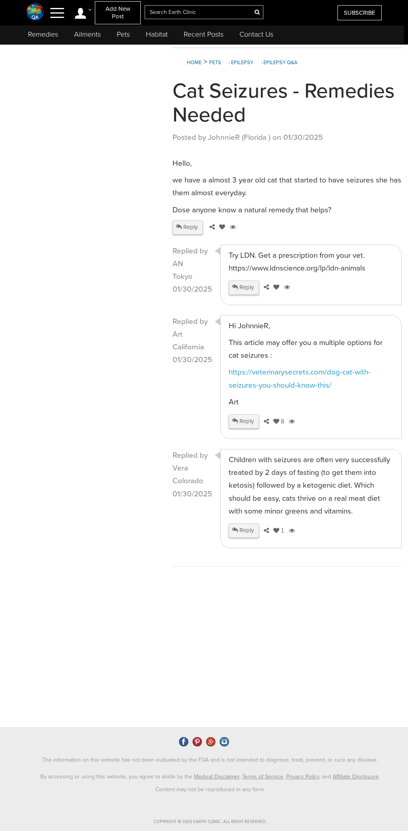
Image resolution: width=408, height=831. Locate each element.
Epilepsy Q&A (280, 62)
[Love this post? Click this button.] (220, 227)
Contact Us (256, 34)
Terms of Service (262, 776)
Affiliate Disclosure (356, 776)
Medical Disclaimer (216, 776)
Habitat (157, 34)
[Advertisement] (87, 113)
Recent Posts (204, 34)
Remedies (43, 34)
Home (194, 62)
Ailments (87, 34)
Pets (123, 34)
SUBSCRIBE (359, 12)
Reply (190, 227)
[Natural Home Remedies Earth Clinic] (35, 11)
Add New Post (118, 12)
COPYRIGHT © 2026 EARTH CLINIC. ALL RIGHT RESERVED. (210, 821)
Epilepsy (242, 62)
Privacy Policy (302, 776)
